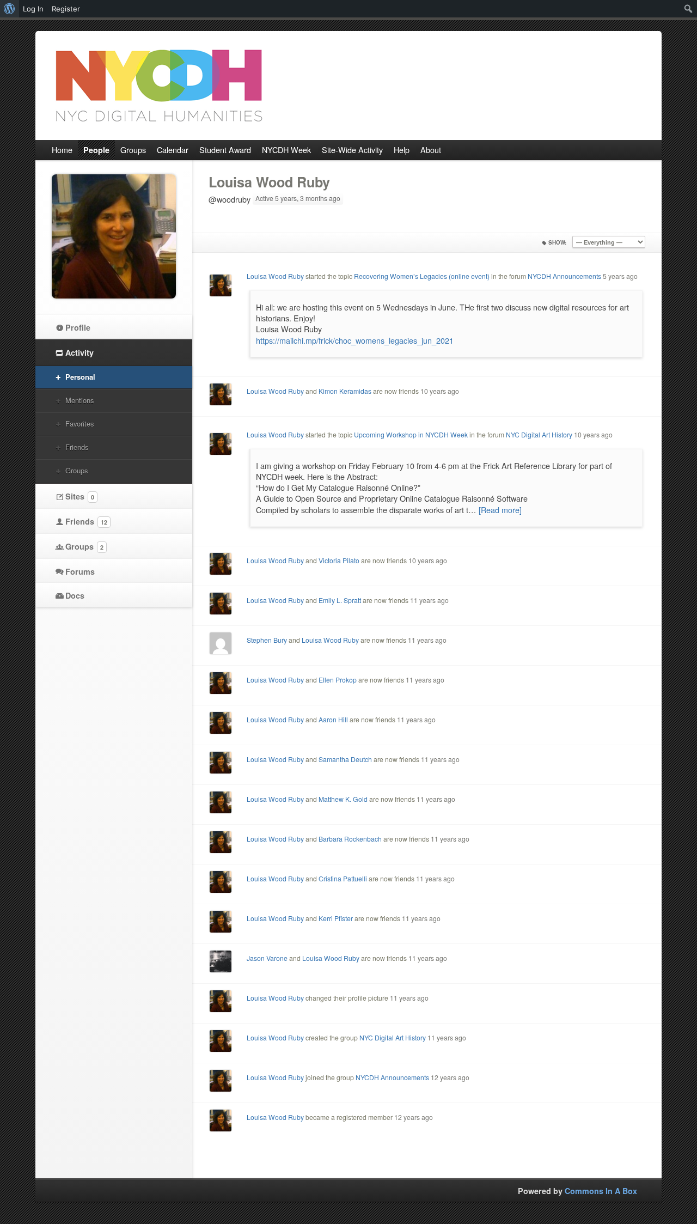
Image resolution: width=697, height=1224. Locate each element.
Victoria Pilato (339, 560)
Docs (74, 595)
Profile (77, 327)
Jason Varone (267, 958)
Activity (79, 352)
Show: (557, 242)
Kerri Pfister (336, 918)
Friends (76, 447)
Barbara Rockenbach (350, 838)
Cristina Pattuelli (343, 878)
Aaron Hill (333, 719)
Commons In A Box (601, 1190)
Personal (80, 377)
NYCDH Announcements (564, 276)
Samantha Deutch (345, 759)
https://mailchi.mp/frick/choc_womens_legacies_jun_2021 (355, 340)
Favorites (79, 423)
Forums (80, 571)
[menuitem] (9, 8)
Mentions (79, 400)
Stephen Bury (267, 639)
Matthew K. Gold (343, 798)
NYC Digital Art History (539, 434)
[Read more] (500, 509)
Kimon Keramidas (345, 390)
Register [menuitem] (66, 8)
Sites (79, 496)
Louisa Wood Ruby (269, 182)
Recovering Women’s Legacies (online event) (422, 276)
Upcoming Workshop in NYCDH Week (411, 434)
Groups (76, 470)
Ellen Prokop (338, 679)
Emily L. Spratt (340, 600)
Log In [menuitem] (33, 8)
